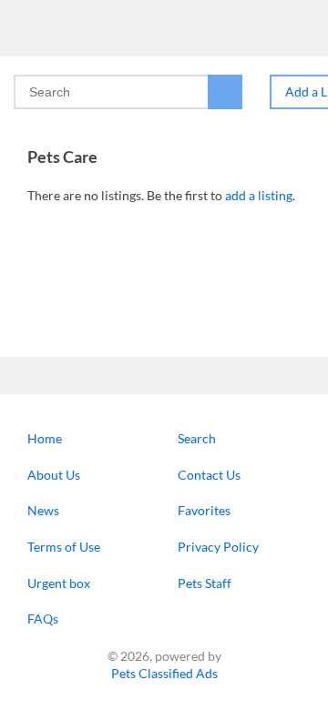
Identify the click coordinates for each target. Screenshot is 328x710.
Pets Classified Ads (164, 673)
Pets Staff (204, 583)
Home (44, 438)
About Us (53, 474)
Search (197, 438)
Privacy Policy (218, 546)
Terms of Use (63, 546)
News (43, 510)
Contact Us (209, 474)
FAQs (42, 618)
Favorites (204, 510)
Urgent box (58, 583)
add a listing (258, 195)
